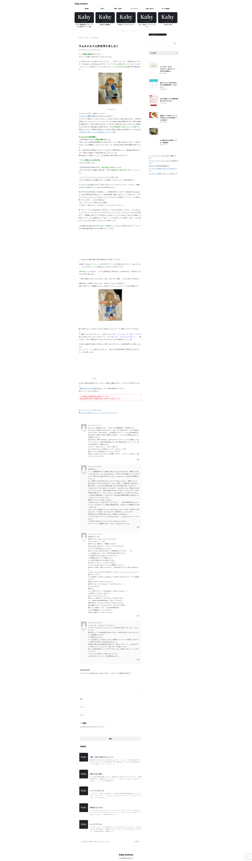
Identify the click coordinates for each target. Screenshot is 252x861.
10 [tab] (135, 31)
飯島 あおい (173, 168)
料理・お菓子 (118, 8)
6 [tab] (127, 31)
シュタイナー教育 (85, 116)
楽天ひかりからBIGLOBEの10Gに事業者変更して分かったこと (169, 85)
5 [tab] (125, 31)
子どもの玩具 (93, 410)
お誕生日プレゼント (92, 412)
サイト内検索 (165, 8)
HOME (87, 8)
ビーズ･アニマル (96, 824)
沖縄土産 (151, 166)
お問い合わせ (149, 8)
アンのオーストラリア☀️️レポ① (159, 156)
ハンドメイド (134, 8)
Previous (76, 19)
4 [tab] (124, 31)
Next (175, 19)
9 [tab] (133, 31)
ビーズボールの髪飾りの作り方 (158, 168)
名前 (81, 699)
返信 (138, 459)
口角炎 (168, 24)
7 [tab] (129, 31)
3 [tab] (122, 31)
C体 (85, 412)
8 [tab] (131, 31)
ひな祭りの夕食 (147, 24)
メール (82, 707)
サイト (82, 715)
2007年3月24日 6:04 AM (95, 534)
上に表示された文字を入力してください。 (93, 727)
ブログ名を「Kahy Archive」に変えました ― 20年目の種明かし (168, 69)
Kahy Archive (81, 4)
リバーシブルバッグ (97, 791)
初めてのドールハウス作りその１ (91, 388)
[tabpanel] (84, 20)
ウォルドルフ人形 (104, 412)
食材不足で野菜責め (84, 24)
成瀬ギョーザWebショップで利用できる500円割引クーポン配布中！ (169, 118)
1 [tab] (118, 31)
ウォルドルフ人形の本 (95, 197)
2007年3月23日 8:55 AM (95, 466)
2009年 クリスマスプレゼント (105, 24)
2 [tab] (120, 31)
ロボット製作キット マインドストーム (126, 26)
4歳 (82, 412)
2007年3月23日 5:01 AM (95, 425)
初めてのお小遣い (96, 774)
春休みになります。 (97, 807)
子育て (102, 8)
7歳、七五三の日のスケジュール (101, 757)
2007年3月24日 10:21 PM (95, 623)
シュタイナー (114, 412)
